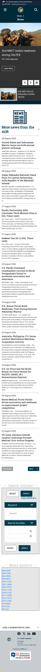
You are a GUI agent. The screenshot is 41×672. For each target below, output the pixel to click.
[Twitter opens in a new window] (24, 634)
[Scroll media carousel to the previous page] (24, 82)
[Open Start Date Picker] (30, 531)
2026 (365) (6, 571)
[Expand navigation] (5, 9)
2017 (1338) (7, 595)
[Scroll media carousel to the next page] (30, 82)
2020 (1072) (7, 587)
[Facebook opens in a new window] (19, 634)
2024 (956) (6, 576)
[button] (20, 4)
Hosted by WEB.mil (20, 649)
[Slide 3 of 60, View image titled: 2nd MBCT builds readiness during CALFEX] (20, 94)
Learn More (8, 68)
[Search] (35, 9)
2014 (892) (6, 604)
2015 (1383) (7, 601)
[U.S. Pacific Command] (9, 639)
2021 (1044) (7, 584)
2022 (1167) (7, 582)
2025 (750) (6, 573)
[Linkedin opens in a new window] (28, 634)
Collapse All (28, 498)
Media (19, 16)
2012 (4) (5, 609)
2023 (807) (6, 579)
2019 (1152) (7, 590)
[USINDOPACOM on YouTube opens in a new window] (34, 634)
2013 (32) (6, 606)
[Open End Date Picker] (30, 536)
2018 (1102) (7, 593)
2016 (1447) (7, 598)
